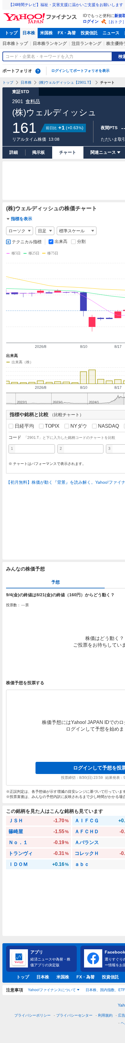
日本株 (28, 32)
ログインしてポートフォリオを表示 (80, 71)
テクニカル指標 (27, 241)
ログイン (91, 21)
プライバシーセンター (74, 1015)
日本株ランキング (50, 43)
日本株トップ (15, 43)
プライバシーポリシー (32, 1015)
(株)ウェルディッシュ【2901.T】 (66, 82)
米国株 (46, 32)
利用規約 (105, 1015)
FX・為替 (67, 32)
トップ (11, 32)
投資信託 (89, 32)
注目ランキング (86, 43)
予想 (55, 582)
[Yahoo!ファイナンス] (41, 15)
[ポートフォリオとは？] (38, 71)
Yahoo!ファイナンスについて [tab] (52, 990)
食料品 (32, 101)
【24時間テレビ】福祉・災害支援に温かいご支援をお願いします (65, 4)
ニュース (111, 32)
